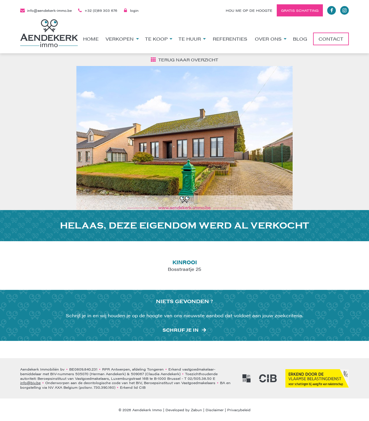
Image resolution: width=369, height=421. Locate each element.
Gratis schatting (300, 10)
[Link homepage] (49, 33)
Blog (300, 38)
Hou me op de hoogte (249, 10)
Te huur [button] (189, 38)
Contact (331, 38)
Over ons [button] (268, 38)
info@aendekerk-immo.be (49, 10)
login (134, 10)
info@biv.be (30, 382)
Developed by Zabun (183, 409)
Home (91, 38)
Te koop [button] (156, 38)
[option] (184, 138)
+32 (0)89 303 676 (100, 10)
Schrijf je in (181, 330)
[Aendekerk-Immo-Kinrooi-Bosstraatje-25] (184, 138)
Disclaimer (215, 409)
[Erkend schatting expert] (317, 378)
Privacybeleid (239, 409)
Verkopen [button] (119, 38)
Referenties (230, 38)
